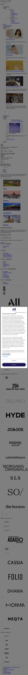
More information (6, 354)
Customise (14, 360)
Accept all (14, 364)
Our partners (5, 356)
